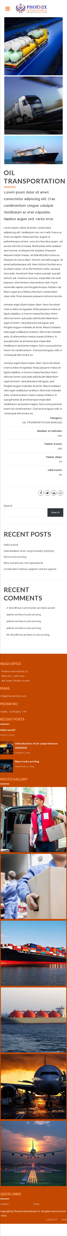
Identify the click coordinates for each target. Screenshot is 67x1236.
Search (8, 505)
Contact (4, 1204)
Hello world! (7, 729)
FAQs (64, 1219)
